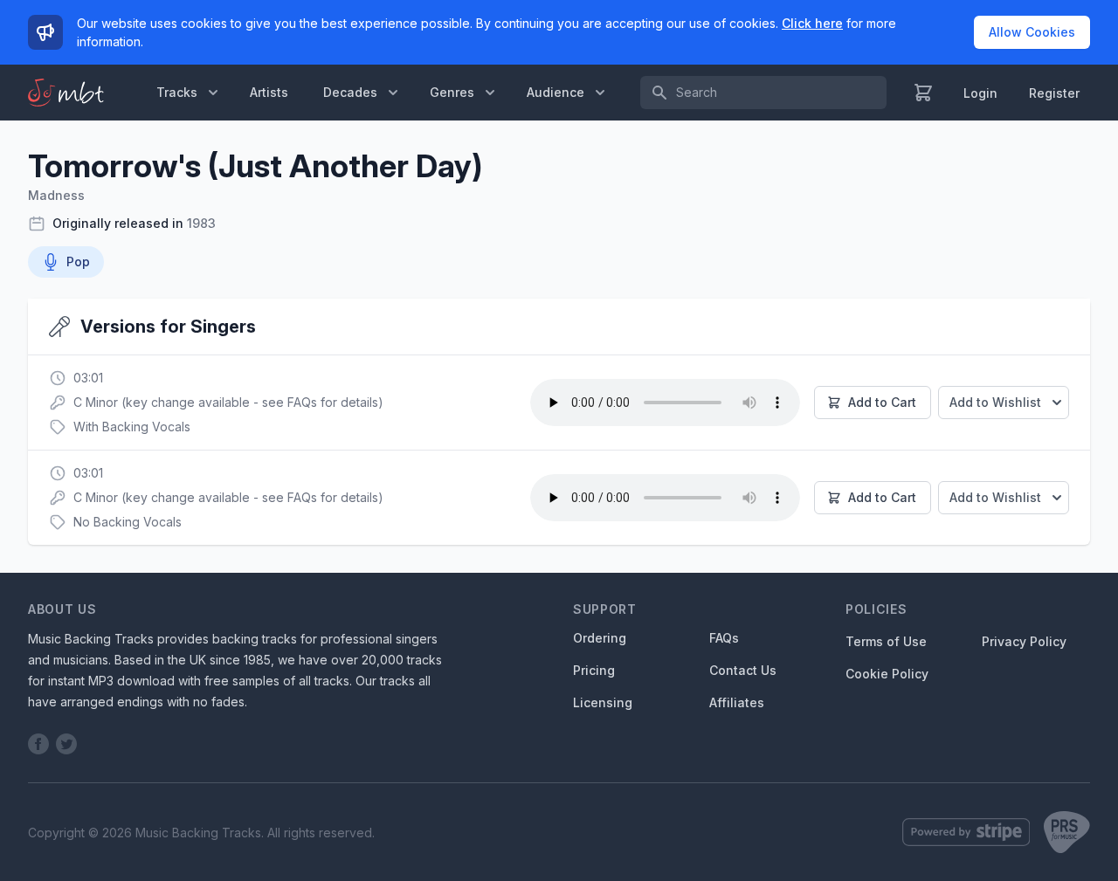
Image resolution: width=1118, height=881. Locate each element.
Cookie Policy (886, 673)
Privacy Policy (1024, 641)
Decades (350, 92)
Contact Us (742, 670)
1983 (201, 223)
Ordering (599, 637)
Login (980, 93)
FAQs (724, 637)
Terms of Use (886, 641)
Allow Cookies (1032, 31)
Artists (269, 92)
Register (1054, 93)
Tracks (176, 92)
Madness (56, 195)
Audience (555, 92)
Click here (812, 23)
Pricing (594, 670)
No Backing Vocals (127, 521)
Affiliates (736, 702)
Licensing (602, 702)
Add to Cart (882, 402)
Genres (452, 92)
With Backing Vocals (131, 426)
